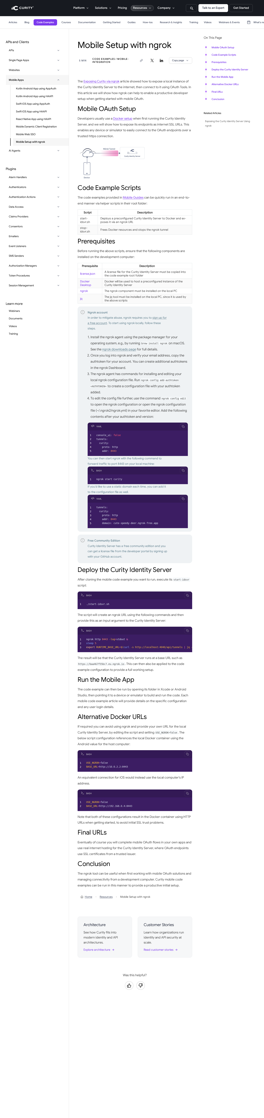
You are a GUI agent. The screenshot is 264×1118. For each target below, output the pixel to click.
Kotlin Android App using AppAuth (36, 88)
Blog (26, 22)
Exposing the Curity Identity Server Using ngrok (227, 123)
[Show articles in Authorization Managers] (58, 266)
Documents (15, 318)
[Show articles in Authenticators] (58, 187)
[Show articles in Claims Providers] (58, 217)
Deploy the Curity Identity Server (230, 69)
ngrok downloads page (119, 349)
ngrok (84, 291)
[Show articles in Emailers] (58, 236)
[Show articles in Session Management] (58, 285)
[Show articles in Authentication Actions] (58, 197)
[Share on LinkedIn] (161, 60)
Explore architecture (97, 950)
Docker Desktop (85, 283)
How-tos (148, 22)
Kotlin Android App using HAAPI (34, 96)
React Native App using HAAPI (33, 119)
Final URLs (217, 91)
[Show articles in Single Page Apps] (58, 60)
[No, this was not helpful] (140, 985)
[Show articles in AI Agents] (58, 151)
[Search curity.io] (191, 8)
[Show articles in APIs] (58, 50)
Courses (66, 22)
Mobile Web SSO (26, 134)
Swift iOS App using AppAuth (33, 103)
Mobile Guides (133, 197)
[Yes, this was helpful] (129, 985)
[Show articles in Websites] (58, 70)
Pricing (122, 8)
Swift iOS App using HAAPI (31, 111)
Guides (132, 22)
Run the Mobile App (222, 76)
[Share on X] (152, 60)
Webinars (14, 311)
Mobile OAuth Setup (223, 47)
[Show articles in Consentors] (58, 226)
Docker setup (122, 118)
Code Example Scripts (224, 54)
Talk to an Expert (213, 8)
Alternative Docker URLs (225, 84)
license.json (87, 274)
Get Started (241, 8)
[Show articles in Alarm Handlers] (58, 177)
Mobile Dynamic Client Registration (36, 126)
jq (81, 299)
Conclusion (218, 99)
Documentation (87, 22)
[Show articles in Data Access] (58, 207)
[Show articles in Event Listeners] (58, 246)
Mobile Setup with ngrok (30, 141)
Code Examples (45, 22)
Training (193, 22)
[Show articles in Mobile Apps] (58, 80)
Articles (13, 22)
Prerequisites (219, 62)
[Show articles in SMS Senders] (58, 256)
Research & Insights (171, 22)
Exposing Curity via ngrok (101, 81)
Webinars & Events (229, 22)
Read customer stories (158, 950)
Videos (208, 22)
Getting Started (111, 22)
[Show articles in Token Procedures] (58, 276)
